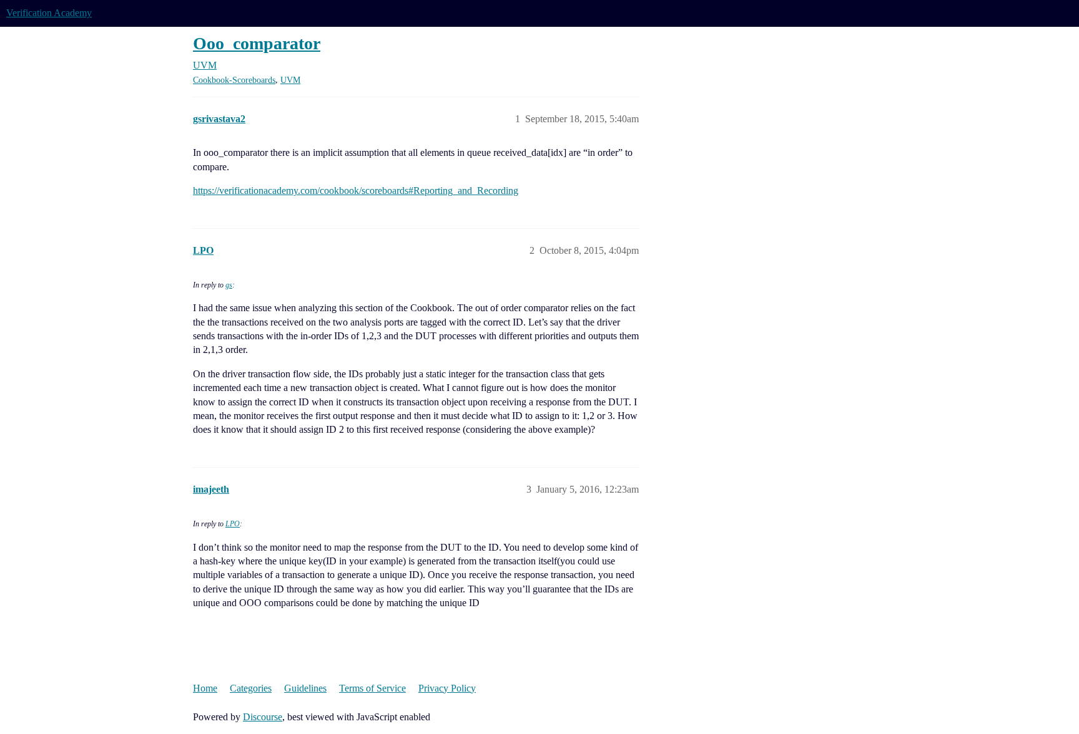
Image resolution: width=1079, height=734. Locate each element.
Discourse (262, 717)
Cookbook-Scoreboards (234, 80)
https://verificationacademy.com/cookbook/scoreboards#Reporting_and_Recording (355, 190)
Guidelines (305, 688)
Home (205, 688)
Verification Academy (49, 12)
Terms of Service (372, 688)
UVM (290, 80)
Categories (251, 688)
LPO (232, 523)
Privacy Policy (447, 688)
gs (228, 285)
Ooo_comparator (256, 43)
